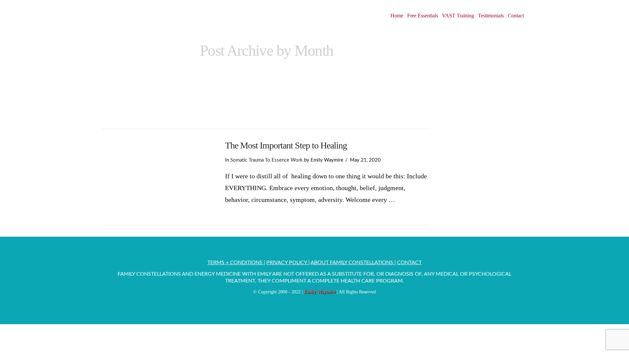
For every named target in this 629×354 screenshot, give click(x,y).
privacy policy (287, 262)
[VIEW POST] (158, 177)
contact (409, 262)
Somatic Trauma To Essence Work (266, 160)
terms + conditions (235, 262)
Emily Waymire (319, 291)
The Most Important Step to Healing (286, 145)
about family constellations (352, 262)
